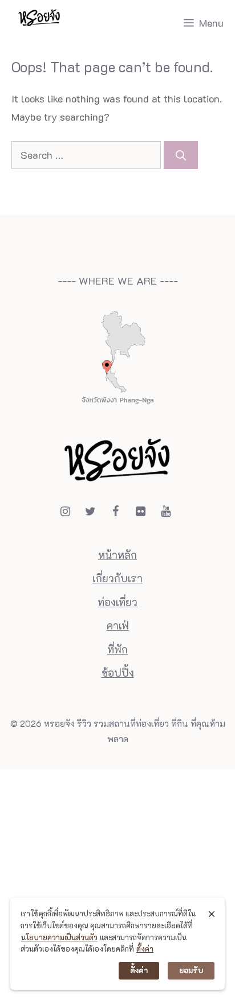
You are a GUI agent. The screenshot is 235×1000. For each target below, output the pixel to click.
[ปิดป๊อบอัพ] (211, 913)
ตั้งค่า (144, 948)
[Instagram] (65, 511)
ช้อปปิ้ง (118, 673)
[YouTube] (165, 511)
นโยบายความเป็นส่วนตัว (59, 937)
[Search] (181, 155)
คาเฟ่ (118, 625)
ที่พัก (117, 649)
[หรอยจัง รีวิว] (39, 22)
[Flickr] (140, 511)
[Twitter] (90, 511)
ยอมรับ (191, 970)
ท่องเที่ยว (117, 602)
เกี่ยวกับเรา (117, 578)
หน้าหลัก (117, 555)
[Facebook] (115, 511)
